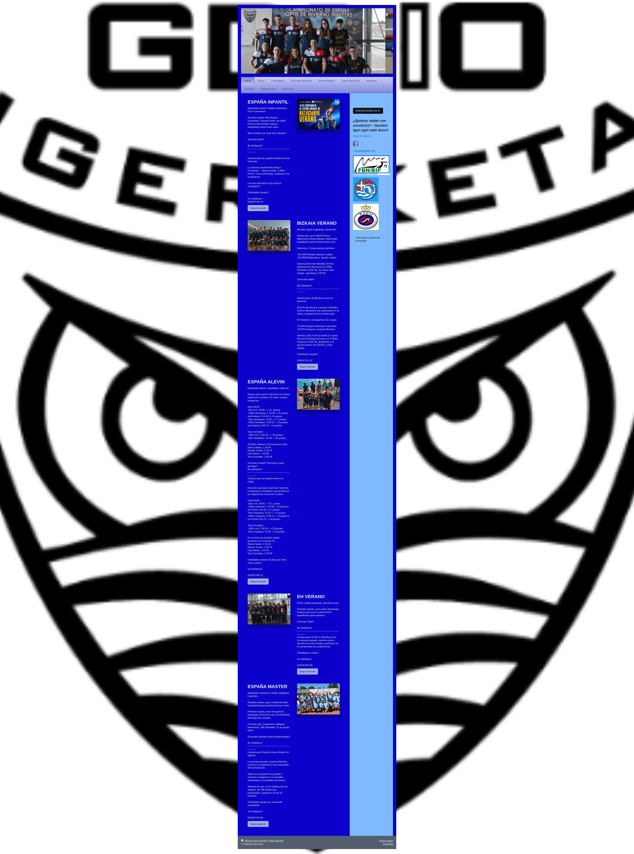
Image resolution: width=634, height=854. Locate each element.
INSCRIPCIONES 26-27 (368, 110)
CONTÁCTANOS (361, 136)
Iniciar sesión (386, 840)
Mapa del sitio (276, 840)
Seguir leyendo (258, 208)
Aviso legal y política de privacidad (368, 239)
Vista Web (387, 844)
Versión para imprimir (256, 840)
